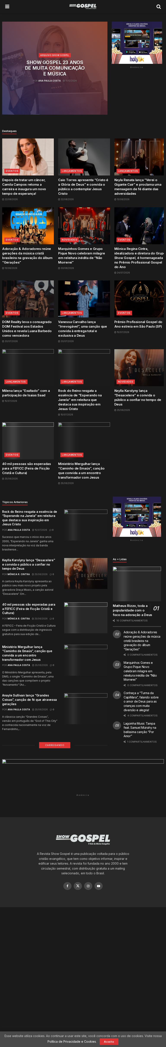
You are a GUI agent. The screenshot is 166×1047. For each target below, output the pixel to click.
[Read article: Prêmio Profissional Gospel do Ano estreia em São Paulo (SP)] (140, 298)
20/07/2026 (11, 341)
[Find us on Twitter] (78, 886)
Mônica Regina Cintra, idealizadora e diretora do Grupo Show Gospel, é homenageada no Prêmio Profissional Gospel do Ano (140, 258)
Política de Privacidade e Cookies (72, 1041)
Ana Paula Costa (49, 80)
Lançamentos (72, 170)
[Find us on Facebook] (67, 886)
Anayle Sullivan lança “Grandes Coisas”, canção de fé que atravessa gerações (29, 699)
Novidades (69, 239)
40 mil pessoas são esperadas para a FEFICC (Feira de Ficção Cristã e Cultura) (26, 468)
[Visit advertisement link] (137, 43)
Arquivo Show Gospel (54, 55)
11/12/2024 (71, 80)
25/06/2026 (123, 410)
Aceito (109, 1041)
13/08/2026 (122, 199)
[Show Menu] (7, 6)
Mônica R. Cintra (19, 574)
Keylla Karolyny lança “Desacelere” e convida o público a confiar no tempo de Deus (28, 564)
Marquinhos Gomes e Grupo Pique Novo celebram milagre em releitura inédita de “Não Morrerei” (140, 671)
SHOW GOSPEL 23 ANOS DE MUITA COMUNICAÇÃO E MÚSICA (55, 68)
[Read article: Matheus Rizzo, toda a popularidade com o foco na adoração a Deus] (137, 584)
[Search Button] (158, 6)
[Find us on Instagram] (88, 886)
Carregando (54, 745)
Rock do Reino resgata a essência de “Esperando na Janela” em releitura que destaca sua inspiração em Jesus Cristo (80, 400)
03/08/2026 (67, 268)
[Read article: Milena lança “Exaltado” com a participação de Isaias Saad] (28, 367)
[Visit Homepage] (82, 6)
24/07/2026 (123, 272)
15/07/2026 (122, 332)
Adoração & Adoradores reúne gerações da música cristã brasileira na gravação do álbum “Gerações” (142, 640)
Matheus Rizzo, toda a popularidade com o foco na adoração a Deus (132, 610)
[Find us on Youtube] (98, 886)
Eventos (12, 170)
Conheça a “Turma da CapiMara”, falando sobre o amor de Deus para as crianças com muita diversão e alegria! (141, 701)
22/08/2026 (11, 199)
